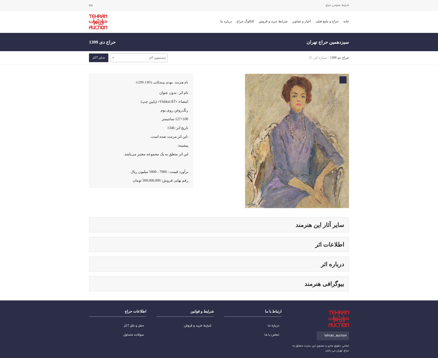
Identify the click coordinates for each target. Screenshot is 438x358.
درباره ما (226, 21)
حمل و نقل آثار (134, 326)
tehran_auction (335, 336)
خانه (346, 21)
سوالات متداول (133, 335)
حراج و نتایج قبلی (327, 21)
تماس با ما (272, 335)
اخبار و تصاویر (301, 21)
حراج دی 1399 (339, 57)
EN (91, 5)
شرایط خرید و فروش (273, 21)
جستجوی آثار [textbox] (157, 58)
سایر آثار (98, 58)
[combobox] (139, 57)
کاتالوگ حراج (245, 21)
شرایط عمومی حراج (337, 5)
